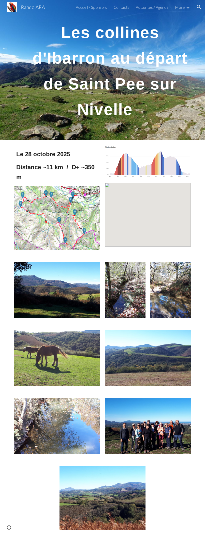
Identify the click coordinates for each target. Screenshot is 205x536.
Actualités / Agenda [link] (152, 7)
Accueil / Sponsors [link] (91, 7)
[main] (110, 70)
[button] (199, 7)
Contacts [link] (121, 7)
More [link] (180, 7)
